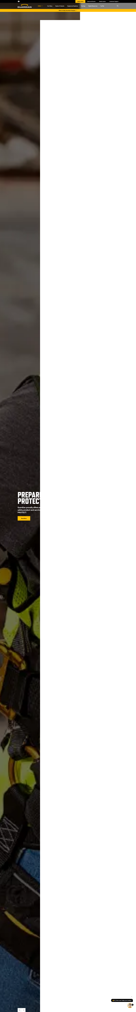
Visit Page (24, 518)
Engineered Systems (72, 6)
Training (83, 6)
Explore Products (59, 6)
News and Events (91, 1)
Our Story (49, 6)
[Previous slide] (20, 1010)
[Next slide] (24, 1010)
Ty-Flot (102, 6)
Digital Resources (92, 6)
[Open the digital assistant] (129, 1005)
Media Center (102, 1)
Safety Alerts (80, 1)
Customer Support (113, 1)
